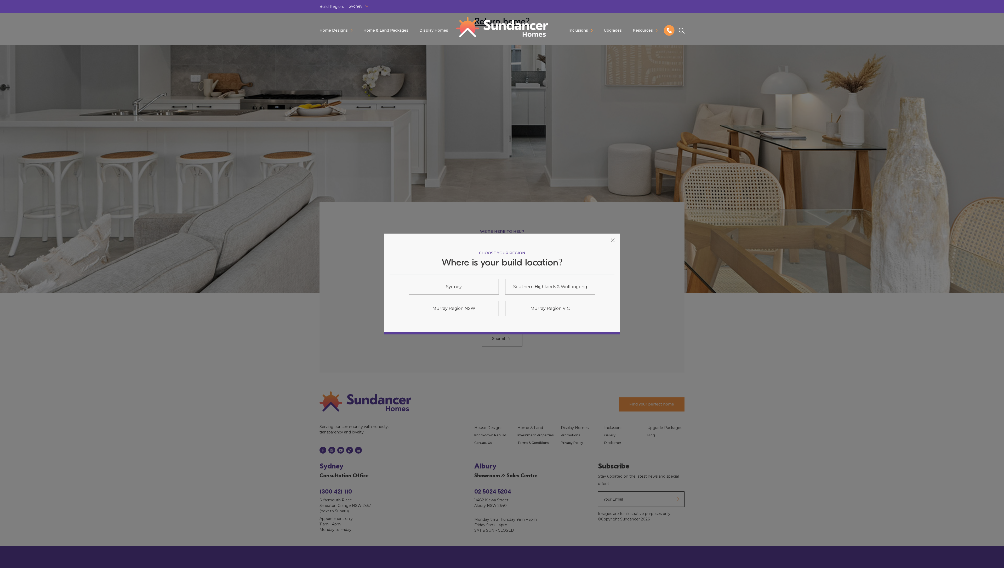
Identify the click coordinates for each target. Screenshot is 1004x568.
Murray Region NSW (453, 308)
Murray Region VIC (550, 308)
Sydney (454, 286)
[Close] (612, 240)
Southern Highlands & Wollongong (550, 286)
